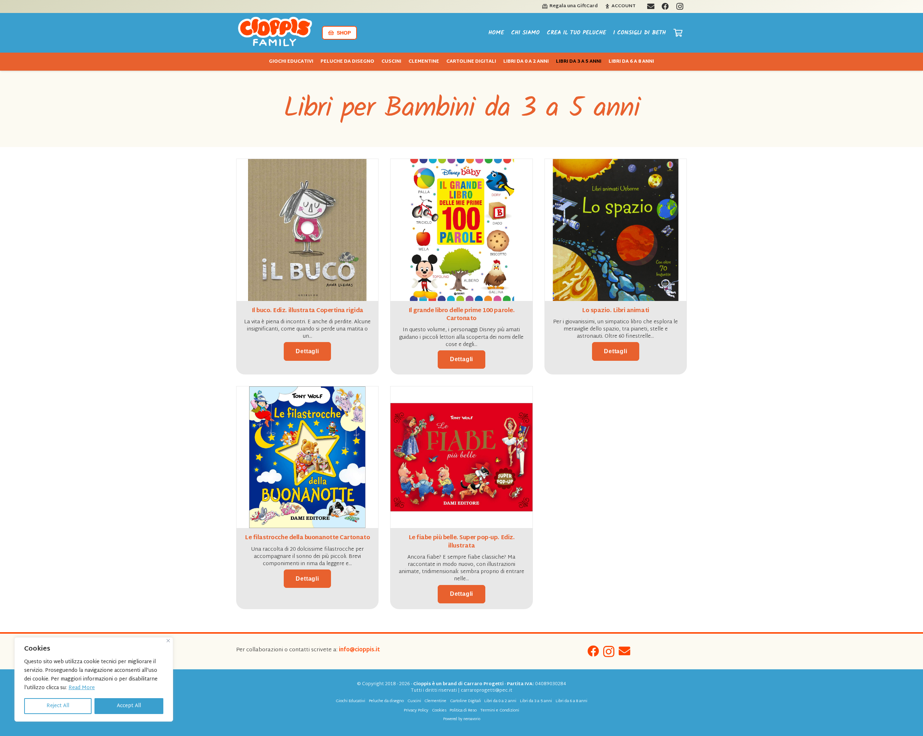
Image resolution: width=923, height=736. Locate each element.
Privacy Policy (416, 710)
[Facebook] (593, 651)
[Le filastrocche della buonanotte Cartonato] (307, 391)
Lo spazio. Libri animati (615, 311)
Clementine (435, 701)
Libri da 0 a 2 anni (500, 701)
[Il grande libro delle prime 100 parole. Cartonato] (461, 164)
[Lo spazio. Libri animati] (615, 164)
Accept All (129, 705)
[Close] (168, 640)
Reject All (58, 705)
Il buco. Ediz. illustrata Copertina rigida (307, 311)
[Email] (624, 651)
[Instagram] (608, 651)
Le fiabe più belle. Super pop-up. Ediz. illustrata (461, 542)
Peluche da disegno (386, 701)
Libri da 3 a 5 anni (536, 701)
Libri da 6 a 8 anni (571, 701)
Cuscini (414, 701)
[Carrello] (678, 33)
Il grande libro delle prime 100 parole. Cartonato (461, 315)
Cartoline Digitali (465, 701)
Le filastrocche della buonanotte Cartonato (307, 538)
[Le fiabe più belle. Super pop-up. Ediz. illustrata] (461, 391)
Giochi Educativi (350, 701)
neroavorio (471, 719)
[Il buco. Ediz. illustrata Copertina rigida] (307, 164)
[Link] (275, 33)
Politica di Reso (463, 710)
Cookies (439, 710)
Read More (82, 687)
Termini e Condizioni (499, 710)
